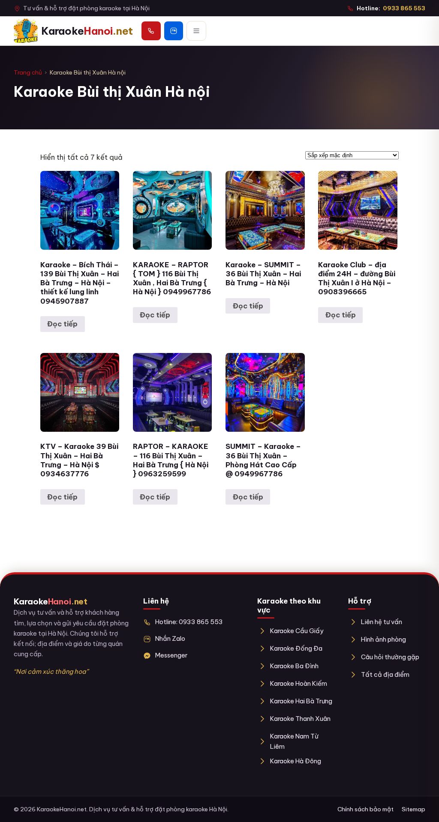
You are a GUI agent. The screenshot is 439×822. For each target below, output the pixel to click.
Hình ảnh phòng (383, 639)
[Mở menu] (196, 31)
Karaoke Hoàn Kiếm (298, 683)
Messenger (171, 655)
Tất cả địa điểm (385, 674)
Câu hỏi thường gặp (390, 657)
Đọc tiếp (62, 324)
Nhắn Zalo (170, 638)
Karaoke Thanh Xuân (300, 718)
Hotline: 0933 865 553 (189, 622)
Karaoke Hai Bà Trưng (301, 701)
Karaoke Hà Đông (295, 761)
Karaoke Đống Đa (296, 648)
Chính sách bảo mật (365, 809)
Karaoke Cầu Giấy (297, 631)
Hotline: (391, 8)
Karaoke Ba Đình (294, 666)
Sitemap (413, 809)
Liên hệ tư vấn (381, 622)
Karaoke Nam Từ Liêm (294, 741)
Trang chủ (28, 72)
